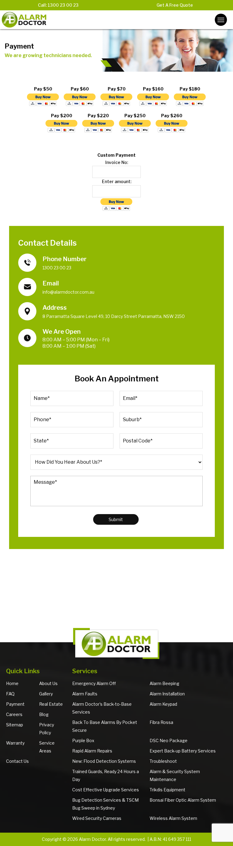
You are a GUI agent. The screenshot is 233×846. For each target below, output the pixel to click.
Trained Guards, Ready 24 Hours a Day (105, 775)
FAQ (10, 693)
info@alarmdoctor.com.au (68, 292)
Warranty (15, 742)
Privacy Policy (46, 728)
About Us (48, 683)
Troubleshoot (163, 761)
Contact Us (17, 761)
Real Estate (51, 704)
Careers (14, 714)
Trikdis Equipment (167, 789)
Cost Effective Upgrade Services (105, 789)
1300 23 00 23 (56, 267)
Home (12, 683)
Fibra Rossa (161, 722)
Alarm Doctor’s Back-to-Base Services (102, 708)
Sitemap (14, 724)
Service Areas (47, 746)
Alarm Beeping (164, 683)
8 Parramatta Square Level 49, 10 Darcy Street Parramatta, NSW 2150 (113, 316)
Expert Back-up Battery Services (183, 750)
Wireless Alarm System (173, 818)
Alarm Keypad (163, 704)
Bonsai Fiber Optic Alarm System (183, 800)
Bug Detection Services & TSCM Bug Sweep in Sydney (105, 803)
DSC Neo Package (168, 740)
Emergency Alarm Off (94, 683)
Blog (44, 714)
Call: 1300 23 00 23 (58, 5)
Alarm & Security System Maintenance (175, 775)
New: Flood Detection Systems (104, 761)
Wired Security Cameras (96, 818)
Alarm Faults (84, 693)
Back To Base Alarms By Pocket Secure (104, 726)
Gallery (46, 693)
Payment (15, 704)
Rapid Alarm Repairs (92, 750)
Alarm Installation (167, 693)
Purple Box (83, 740)
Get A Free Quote (175, 5)
